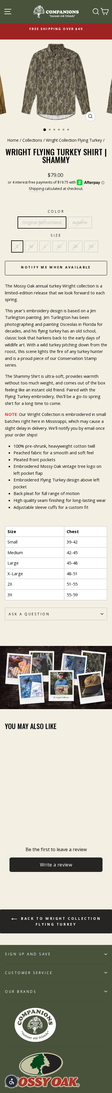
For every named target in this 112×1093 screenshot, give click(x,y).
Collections (32, 140)
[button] (11, 1081)
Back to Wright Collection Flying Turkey (60, 921)
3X (91, 246)
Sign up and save (28, 954)
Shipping (36, 188)
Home (13, 140)
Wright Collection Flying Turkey (74, 140)
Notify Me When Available (56, 267)
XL (59, 246)
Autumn (79, 222)
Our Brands (20, 991)
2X (75, 246)
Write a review (56, 865)
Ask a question (29, 614)
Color (56, 211)
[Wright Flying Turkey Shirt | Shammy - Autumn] (15, 807)
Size (56, 235)
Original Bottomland (41, 222)
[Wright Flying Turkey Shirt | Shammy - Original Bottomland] (8, 807)
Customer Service (29, 972)
